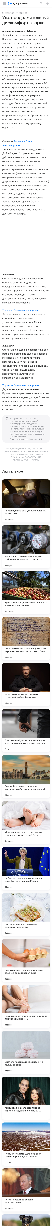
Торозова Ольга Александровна (20, 310)
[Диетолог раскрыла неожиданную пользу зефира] (26, 1052)
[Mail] (10, 3)
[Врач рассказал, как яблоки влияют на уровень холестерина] (26, 592)
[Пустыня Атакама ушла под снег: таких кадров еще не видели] (26, 1144)
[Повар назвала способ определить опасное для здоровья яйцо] (26, 960)
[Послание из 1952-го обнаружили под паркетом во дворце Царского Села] (26, 638)
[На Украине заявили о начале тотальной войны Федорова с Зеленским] (26, 684)
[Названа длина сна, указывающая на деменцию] (26, 500)
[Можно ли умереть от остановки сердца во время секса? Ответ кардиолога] (26, 822)
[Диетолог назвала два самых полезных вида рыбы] (26, 914)
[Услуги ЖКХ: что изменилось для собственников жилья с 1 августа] (26, 546)
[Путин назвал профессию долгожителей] (26, 1190)
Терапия (23, 13)
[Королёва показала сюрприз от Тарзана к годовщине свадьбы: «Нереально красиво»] (26, 1098)
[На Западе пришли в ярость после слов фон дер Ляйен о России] (26, 868)
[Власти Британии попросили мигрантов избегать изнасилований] (26, 776)
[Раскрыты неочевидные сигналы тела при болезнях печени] (26, 1006)
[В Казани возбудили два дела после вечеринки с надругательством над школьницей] (26, 730)
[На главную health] (20, 3)
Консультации (8, 13)
